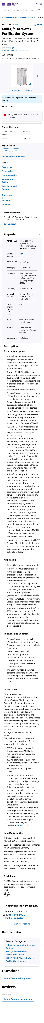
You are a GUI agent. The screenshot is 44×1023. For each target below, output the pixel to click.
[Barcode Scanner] (35, 4)
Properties (7, 167)
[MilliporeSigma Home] (12, 4)
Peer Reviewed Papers (9, 187)
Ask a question (22, 50)
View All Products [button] (22, 923)
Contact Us (22, 825)
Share (39, 24)
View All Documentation (13, 156)
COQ (16, 150)
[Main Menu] (3, 4)
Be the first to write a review (19, 1000)
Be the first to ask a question (18, 978)
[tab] (21, 17)
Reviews (6, 204)
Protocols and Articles (8, 180)
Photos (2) (16, 90)
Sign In (5, 97)
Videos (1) (28, 90)
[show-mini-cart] (40, 4)
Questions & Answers (7, 198)
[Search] (39, 10)
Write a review (8, 50)
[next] (37, 76)
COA (6, 150)
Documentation (9, 175)
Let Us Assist (10, 224)
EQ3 (21, 254)
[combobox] (22, 10)
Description (7, 171)
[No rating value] (7, 48)
